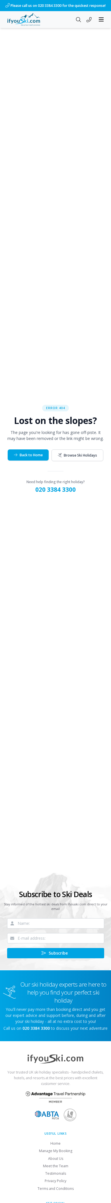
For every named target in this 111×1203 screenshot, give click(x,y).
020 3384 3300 (55, 489)
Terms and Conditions (56, 1188)
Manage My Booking (55, 1150)
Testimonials (55, 1173)
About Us (55, 1158)
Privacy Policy (55, 1180)
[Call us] (89, 20)
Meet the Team (55, 1166)
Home (55, 1143)
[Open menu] (101, 19)
